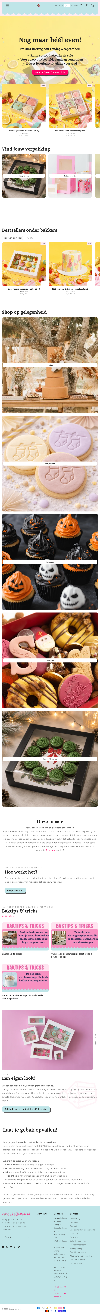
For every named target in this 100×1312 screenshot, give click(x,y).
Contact (73, 1226)
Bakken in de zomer (12, 954)
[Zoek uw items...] (81, 5)
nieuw (28, 238)
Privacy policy (76, 1248)
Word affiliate (76, 1263)
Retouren (74, 1222)
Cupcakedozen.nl (16, 1309)
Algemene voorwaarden (81, 1256)
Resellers (74, 1237)
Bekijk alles (8, 916)
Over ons (74, 1233)
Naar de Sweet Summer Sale (50, 72)
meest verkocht (12, 238)
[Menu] (8, 5)
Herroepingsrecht (78, 1245)
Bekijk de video (15, 890)
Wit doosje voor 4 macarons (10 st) (24, 131)
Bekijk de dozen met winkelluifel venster (26, 1109)
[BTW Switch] (67, 5)
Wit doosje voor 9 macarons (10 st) (70, 131)
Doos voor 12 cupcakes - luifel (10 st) (24, 289)
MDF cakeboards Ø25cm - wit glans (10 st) (70, 289)
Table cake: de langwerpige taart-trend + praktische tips (71, 955)
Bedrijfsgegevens (78, 1252)
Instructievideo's (77, 1260)
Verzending (75, 1218)
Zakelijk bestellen (78, 1241)
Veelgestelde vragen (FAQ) (82, 1230)
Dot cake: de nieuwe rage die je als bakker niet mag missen (23, 997)
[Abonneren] (28, 1237)
